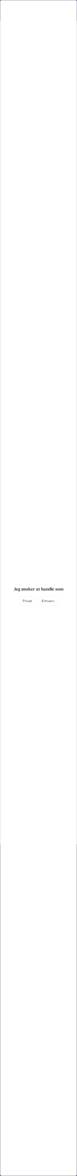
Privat (27, 601)
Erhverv (48, 601)
